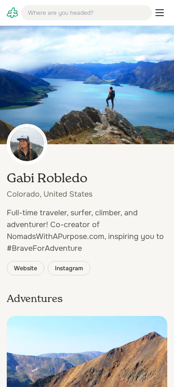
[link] (12, 12)
